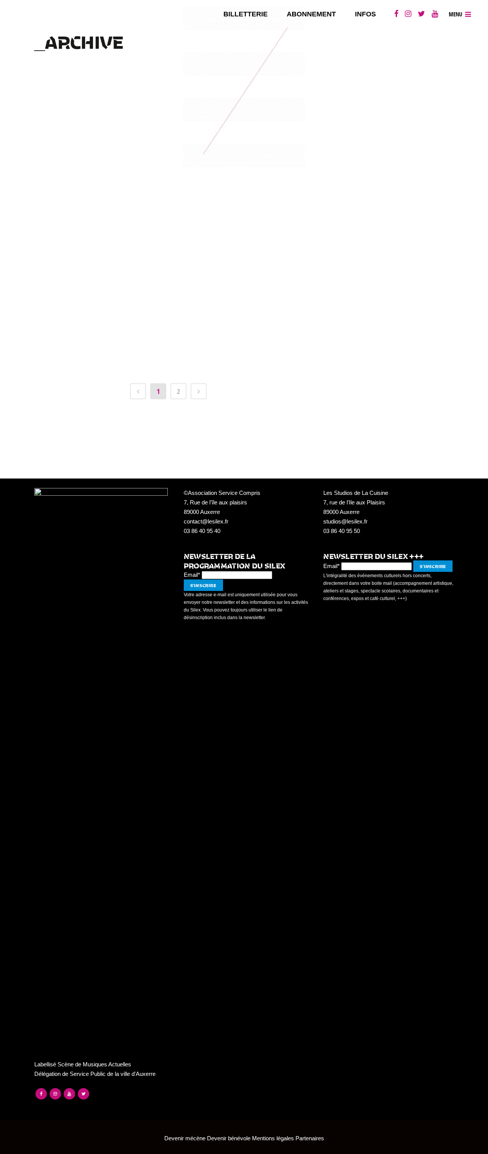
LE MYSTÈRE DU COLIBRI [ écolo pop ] (170, 222)
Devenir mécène (184, 1138)
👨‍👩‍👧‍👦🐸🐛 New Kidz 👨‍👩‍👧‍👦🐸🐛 (170, 305)
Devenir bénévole (228, 1138)
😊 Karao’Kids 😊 (170, 250)
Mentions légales (273, 1138)
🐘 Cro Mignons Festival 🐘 (170, 113)
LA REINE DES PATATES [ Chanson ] (170, 195)
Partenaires (309, 1138)
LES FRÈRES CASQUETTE (170, 167)
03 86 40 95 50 (341, 531)
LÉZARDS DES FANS (170, 140)
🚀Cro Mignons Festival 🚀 (170, 277)
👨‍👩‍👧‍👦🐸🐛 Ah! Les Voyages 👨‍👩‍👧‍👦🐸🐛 (170, 359)
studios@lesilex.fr (345, 521)
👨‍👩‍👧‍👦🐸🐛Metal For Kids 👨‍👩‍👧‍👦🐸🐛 (170, 332)
